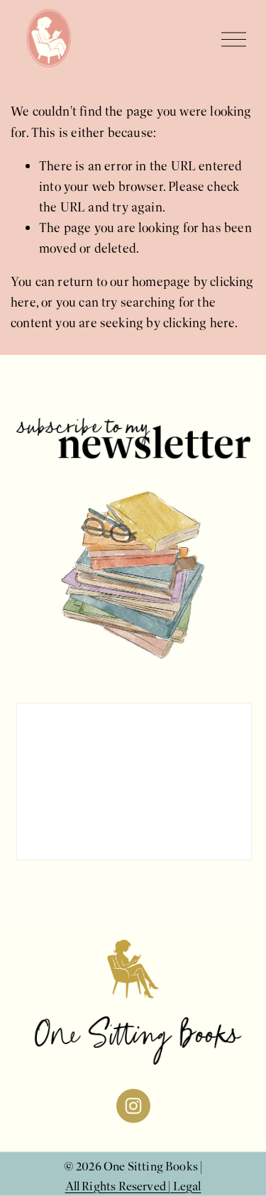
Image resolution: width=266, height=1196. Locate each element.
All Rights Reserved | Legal (133, 1186)
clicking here (199, 322)
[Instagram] (133, 1106)
